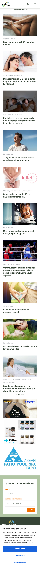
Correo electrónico (13, 499)
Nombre (8, 489)
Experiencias (7, 380)
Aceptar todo (20, 549)
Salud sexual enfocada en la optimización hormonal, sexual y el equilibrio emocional (19, 388)
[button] (28, 4)
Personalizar (20, 556)
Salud (5, 75)
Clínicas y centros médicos (12, 191)
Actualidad (7, 115)
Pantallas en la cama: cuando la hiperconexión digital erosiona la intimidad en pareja (19, 120)
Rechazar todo (20, 563)
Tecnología (18, 75)
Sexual (12, 39)
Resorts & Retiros (19, 380)
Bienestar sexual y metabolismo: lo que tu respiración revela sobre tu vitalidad (19, 81)
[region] (20, 546)
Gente (12, 264)
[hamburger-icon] (35, 4)
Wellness (12, 383)
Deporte (6, 39)
